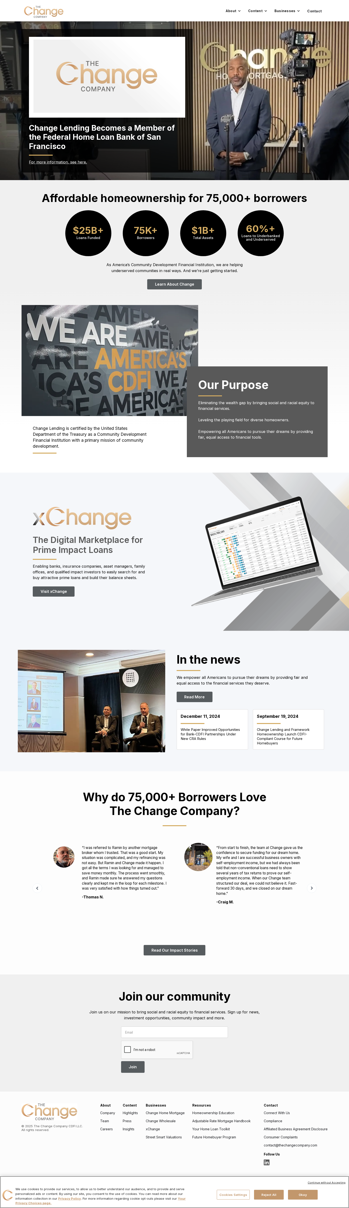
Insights (128, 1129)
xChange (153, 1129)
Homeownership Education (213, 1113)
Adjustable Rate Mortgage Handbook (221, 1121)
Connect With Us (277, 1113)
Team (104, 1121)
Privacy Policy (69, 1198)
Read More (194, 697)
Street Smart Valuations (164, 1137)
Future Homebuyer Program (214, 1137)
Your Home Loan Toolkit (211, 1129)
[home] (44, 12)
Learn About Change (174, 284)
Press (127, 1121)
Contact (314, 11)
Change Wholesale (161, 1121)
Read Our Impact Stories (174, 950)
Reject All (268, 1194)
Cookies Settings (233, 1194)
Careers (106, 1129)
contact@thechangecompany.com (290, 1145)
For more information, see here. (58, 162)
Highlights (130, 1113)
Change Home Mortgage (165, 1113)
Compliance (273, 1121)
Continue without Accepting (326, 1182)
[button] (233, 10)
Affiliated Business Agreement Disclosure (296, 1129)
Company (107, 1113)
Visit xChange (54, 591)
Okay (303, 1194)
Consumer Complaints (281, 1137)
